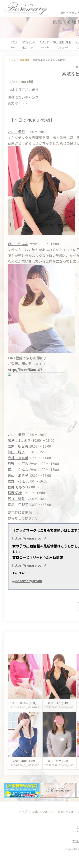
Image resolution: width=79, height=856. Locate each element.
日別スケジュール (42, 811)
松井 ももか (17, 486)
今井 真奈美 (18, 457)
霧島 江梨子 (18, 504)
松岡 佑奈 (15, 492)
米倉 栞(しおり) (20, 440)
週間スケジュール (68, 811)
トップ (23, 811)
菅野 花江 (16, 481)
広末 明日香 (18, 446)
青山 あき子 (18, 475)
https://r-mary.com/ (29, 538)
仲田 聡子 (16, 451)
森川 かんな (18, 243)
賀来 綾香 (16, 498)
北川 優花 (16, 131)
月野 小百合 (18, 463)
